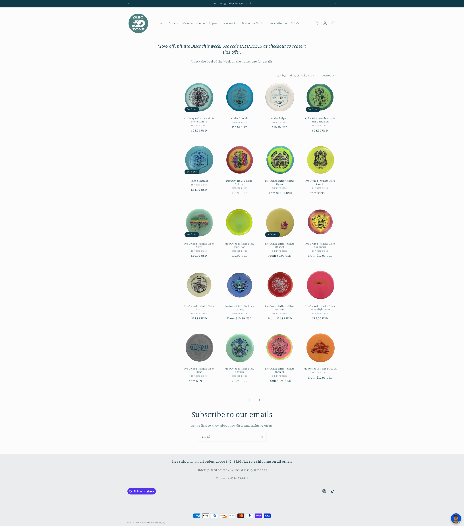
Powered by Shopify (155, 522)
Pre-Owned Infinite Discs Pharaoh (280, 370)
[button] (173, 23)
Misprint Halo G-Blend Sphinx (239, 182)
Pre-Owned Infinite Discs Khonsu (239, 370)
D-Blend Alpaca (280, 118)
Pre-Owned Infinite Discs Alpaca (280, 182)
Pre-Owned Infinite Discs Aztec (199, 245)
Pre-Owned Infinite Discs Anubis (320, 182)
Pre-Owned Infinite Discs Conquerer (320, 245)
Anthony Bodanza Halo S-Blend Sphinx (199, 120)
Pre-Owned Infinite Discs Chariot (280, 245)
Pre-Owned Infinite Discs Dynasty (239, 308)
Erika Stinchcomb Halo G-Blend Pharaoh (320, 120)
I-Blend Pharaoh (199, 180)
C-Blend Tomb (239, 118)
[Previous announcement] (128, 3)
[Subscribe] (262, 436)
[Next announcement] (335, 3)
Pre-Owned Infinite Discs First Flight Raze (320, 308)
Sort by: (281, 75)
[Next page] (270, 400)
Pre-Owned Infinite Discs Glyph (199, 370)
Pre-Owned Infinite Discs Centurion (239, 245)
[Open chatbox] (456, 518)
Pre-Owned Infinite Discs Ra (320, 368)
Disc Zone (140, 522)
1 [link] (249, 400)
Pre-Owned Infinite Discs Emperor (280, 308)
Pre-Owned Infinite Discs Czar (199, 308)
